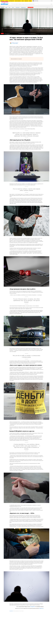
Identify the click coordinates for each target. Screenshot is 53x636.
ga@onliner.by (41, 608)
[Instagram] (47, 7)
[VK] (49, 7)
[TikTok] (50, 7)
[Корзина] (51, 4)
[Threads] (52, 7)
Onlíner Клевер (36, 0)
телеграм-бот (32, 606)
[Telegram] (46, 7)
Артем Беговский (22, 33)
